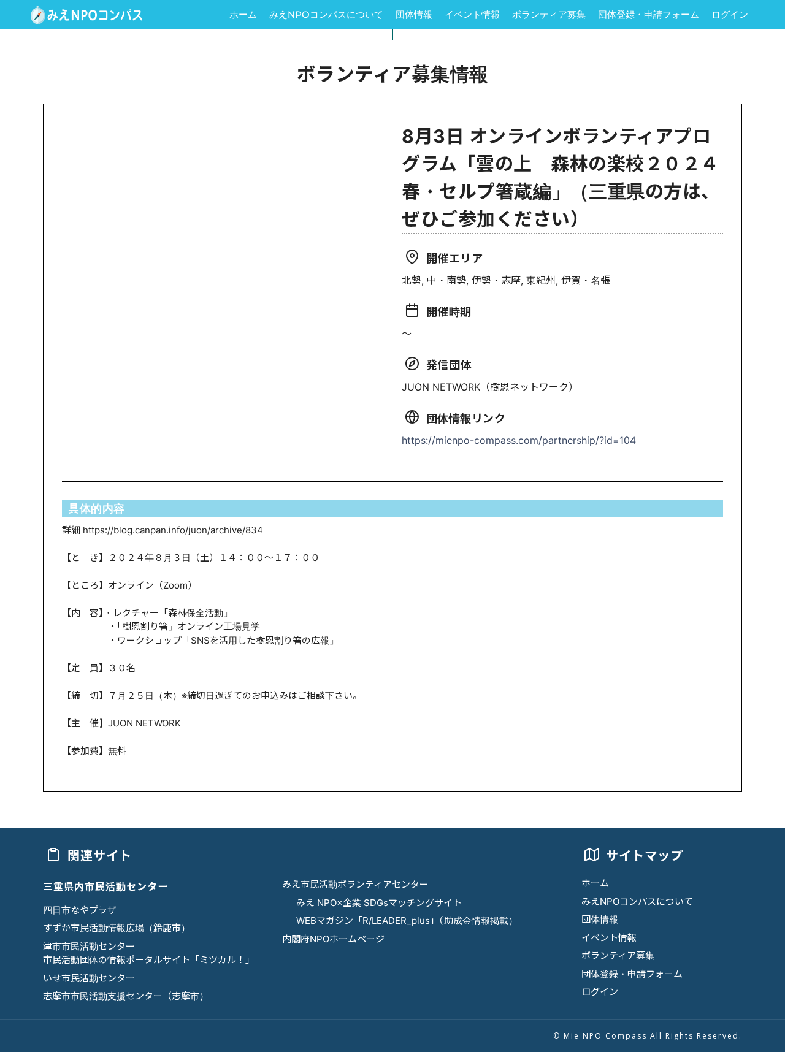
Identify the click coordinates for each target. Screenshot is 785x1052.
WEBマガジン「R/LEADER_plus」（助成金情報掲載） (407, 920)
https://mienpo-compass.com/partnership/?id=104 (519, 440)
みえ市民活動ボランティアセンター (355, 884)
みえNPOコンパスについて (326, 14)
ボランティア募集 (549, 14)
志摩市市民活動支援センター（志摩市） (126, 996)
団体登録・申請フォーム (648, 14)
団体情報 (414, 14)
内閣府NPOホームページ (333, 939)
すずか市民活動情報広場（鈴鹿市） (116, 928)
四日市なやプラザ (80, 910)
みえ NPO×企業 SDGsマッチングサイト (379, 903)
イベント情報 (472, 14)
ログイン (729, 14)
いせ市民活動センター (89, 978)
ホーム (243, 14)
